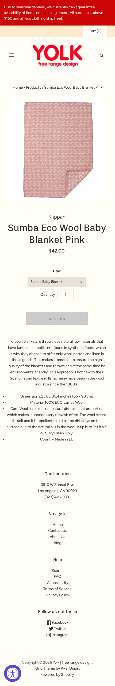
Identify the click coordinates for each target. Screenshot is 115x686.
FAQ (57, 576)
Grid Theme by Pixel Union (57, 668)
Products (33, 87)
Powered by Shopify (57, 674)
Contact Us (57, 530)
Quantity (47, 294)
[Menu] (11, 55)
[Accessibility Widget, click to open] (12, 673)
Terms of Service (57, 589)
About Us (57, 537)
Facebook (59, 622)
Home (18, 87)
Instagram (59, 635)
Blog (57, 543)
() (95, 31)
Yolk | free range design (72, 662)
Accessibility (57, 582)
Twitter (59, 628)
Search (58, 570)
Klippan (57, 217)
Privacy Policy (57, 595)
